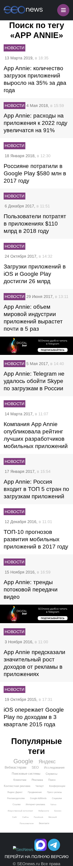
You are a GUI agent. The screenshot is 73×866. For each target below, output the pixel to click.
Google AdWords (38, 798)
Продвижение (35, 792)
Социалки (57, 798)
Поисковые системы (26, 773)
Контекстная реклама (17, 785)
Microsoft (52, 817)
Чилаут (39, 786)
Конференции (57, 786)
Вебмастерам (15, 767)
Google (23, 761)
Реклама (37, 779)
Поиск (52, 779)
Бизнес (57, 811)
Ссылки (16, 804)
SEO (35, 767)
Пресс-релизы (54, 792)
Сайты (25, 817)
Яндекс (47, 761)
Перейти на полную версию (37, 856)
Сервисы (51, 773)
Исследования (54, 767)
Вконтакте (44, 823)
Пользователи (27, 823)
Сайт (14, 817)
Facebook (38, 817)
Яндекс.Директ (15, 792)
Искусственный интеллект (20, 811)
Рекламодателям (16, 798)
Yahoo (53, 804)
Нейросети (43, 811)
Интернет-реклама (35, 804)
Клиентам (19, 779)
